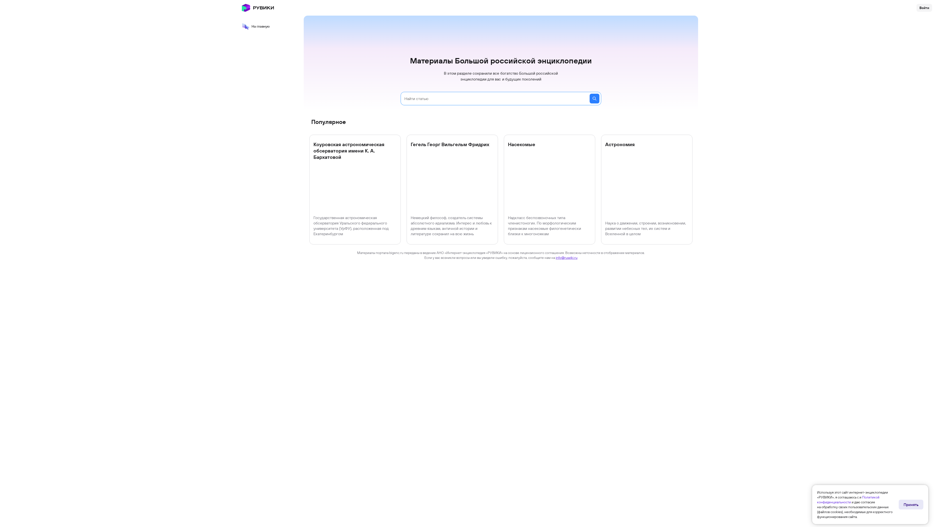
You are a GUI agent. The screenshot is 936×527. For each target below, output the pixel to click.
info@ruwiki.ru (566, 257)
